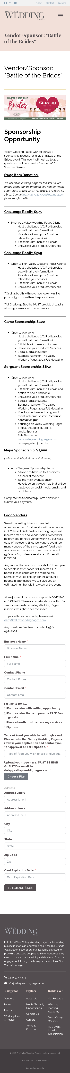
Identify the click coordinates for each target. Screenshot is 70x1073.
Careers (62, 3)
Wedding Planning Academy (53, 1008)
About (39, 3)
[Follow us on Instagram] (10, 3)
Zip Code (10, 855)
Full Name (11, 657)
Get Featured (55, 998)
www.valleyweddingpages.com (37, 439)
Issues (8, 1004)
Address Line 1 (14, 792)
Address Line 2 (14, 808)
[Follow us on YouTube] (15, 3)
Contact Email (14, 688)
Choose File (16, 776)
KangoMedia (38, 1068)
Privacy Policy (42, 1060)
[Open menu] (61, 15)
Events (8, 1010)
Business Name (15, 641)
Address (9, 788)
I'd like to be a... (15, 703)
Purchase (20, 887)
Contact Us (32, 1013)
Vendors (9, 998)
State (8, 839)
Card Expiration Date (19, 870)
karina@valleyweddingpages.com (44, 194)
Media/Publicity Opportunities (35, 1006)
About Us (31, 998)
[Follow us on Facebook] (5, 3)
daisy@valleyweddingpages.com (25, 620)
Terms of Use (27, 1060)
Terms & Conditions (32, 1027)
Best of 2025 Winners (55, 1019)
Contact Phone (14, 672)
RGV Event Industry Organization (55, 1030)
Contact (50, 3)
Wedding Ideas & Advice (13, 1018)
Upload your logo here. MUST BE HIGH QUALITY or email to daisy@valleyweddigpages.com (31, 766)
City (7, 824)
